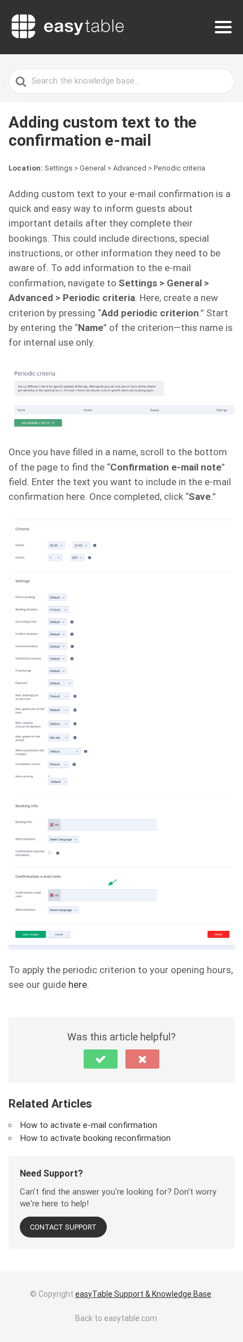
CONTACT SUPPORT (63, 1227)
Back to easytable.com (116, 1318)
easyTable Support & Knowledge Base (143, 1294)
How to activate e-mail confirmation (88, 1125)
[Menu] (223, 27)
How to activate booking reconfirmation (95, 1138)
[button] (101, 1059)
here (77, 984)
